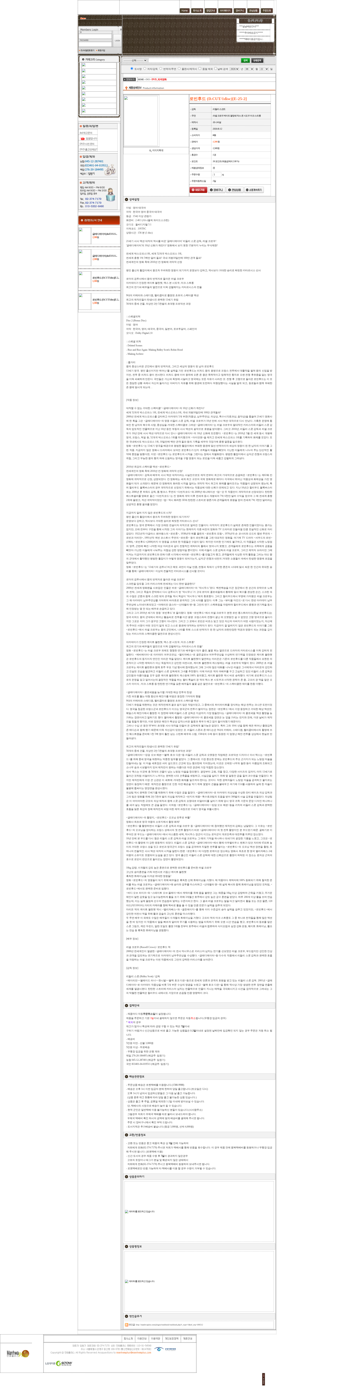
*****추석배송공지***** (251, 32)
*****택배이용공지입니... (251, 39)
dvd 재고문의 (86, 132)
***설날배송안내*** (249, 26)
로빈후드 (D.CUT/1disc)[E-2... (105, 277)
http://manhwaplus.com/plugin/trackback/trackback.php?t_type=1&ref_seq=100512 (169, 1325)
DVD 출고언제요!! (88, 149)
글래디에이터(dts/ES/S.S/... (104, 234)
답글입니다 (91, 138)
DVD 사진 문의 (87, 143)
